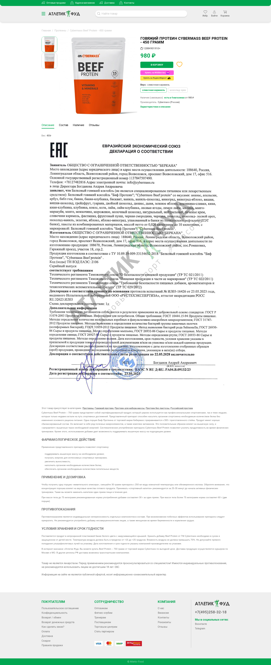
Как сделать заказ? (53, 626)
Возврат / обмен (51, 617)
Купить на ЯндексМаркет (155, 78)
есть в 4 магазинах (174, 98)
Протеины (88, 408)
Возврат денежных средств (58, 622)
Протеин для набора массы (130, 408)
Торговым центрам (105, 626)
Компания (166, 602)
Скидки (46, 640)
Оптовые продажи (56, 3)
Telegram (200, 628)
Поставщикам (102, 622)
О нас (161, 608)
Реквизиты (164, 622)
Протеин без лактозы (157, 408)
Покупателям (53, 602)
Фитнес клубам (103, 612)
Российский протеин (181, 408)
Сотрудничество (109, 602)
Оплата (46, 631)
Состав (63, 125)
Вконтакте (201, 623)
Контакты (129, 3)
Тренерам (100, 617)
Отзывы (94, 125)
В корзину (157, 65)
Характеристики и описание (155, 107)
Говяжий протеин (104, 408)
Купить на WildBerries (155, 72)
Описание (48, 125)
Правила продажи (52, 645)
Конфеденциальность (54, 612)
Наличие (78, 125)
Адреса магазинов (85, 3)
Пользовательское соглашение (60, 608)
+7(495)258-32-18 (211, 612)
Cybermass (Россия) (169, 102)
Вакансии (163, 612)
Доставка (109, 3)
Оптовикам (101, 608)
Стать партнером (104, 631)
